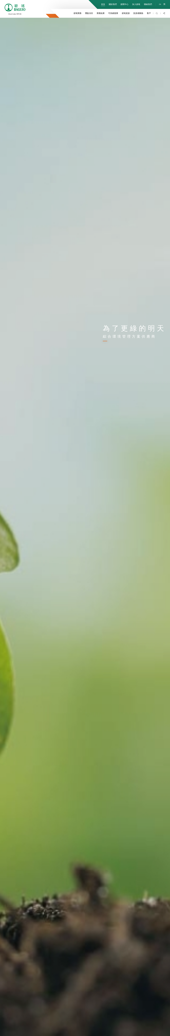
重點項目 (89, 13)
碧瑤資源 (126, 13)
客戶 (149, 13)
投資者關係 (138, 13)
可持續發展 (113, 13)
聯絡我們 (148, 4)
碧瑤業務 (77, 13)
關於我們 (113, 4)
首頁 (103, 4)
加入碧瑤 (136, 4)
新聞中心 (124, 4)
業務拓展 (101, 13)
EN (160, 4)
